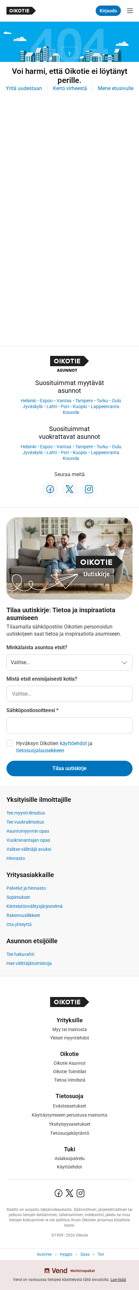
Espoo (46, 400)
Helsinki (28, 400)
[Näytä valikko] (130, 11)
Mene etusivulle (116, 88)
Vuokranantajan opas (28, 840)
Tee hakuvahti (20, 954)
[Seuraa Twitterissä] (69, 489)
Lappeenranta (105, 406)
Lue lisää (118, 1279)
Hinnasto (15, 858)
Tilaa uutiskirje (69, 768)
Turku (102, 400)
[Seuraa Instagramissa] (89, 489)
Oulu (116, 400)
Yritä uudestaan (24, 88)
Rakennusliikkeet (23, 915)
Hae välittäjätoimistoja (29, 963)
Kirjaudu (108, 10)
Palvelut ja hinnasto (26, 888)
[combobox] (69, 694)
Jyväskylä (33, 406)
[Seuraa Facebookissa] (50, 489)
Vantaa (64, 400)
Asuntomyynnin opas (27, 831)
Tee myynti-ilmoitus (25, 812)
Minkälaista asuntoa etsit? (36, 647)
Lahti (52, 406)
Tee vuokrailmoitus (25, 822)
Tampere (84, 400)
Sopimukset (18, 897)
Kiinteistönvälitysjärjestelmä (34, 906)
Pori (65, 406)
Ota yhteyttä (19, 924)
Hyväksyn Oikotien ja (54, 747)
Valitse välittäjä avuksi (28, 849)
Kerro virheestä (70, 88)
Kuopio (80, 406)
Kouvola (71, 412)
